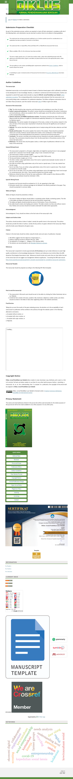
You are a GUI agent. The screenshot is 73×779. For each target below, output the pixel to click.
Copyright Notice (16, 478)
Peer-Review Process (16, 474)
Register (15, 19)
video (39, 101)
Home (8, 9)
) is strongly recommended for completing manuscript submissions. (47, 260)
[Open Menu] (6, 2)
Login (9, 19)
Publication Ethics (16, 467)
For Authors (8, 569)
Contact (16, 500)
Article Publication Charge (16, 481)
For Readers (8, 566)
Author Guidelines (53, 65)
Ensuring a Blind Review (53, 72)
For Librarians (8, 571)
